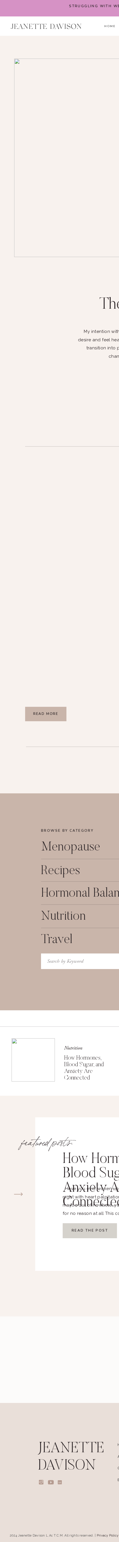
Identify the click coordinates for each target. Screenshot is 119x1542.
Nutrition (73, 1048)
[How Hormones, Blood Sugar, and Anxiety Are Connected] (33, 1060)
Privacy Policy (108, 1535)
